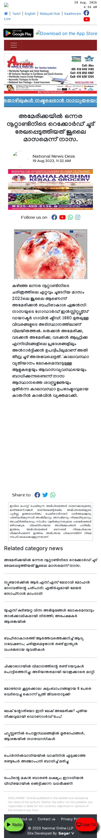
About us (25, 819)
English (30, 14)
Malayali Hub (50, 14)
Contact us (46, 819)
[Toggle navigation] (13, 45)
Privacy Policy (72, 819)
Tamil (16, 14)
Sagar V (66, 833)
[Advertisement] (50, 445)
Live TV (88, 824)
